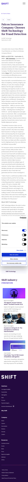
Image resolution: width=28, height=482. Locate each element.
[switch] (23, 234)
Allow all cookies (14, 254)
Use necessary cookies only (14, 263)
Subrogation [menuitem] (4, 395)
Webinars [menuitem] (3, 457)
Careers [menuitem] (3, 423)
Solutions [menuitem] (4, 386)
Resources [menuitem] (4, 440)
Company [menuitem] (4, 417)
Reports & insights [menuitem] (5, 454)
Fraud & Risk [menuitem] (4, 392)
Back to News (6, 13)
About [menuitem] (2, 421)
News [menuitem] (2, 449)
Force (7, 73)
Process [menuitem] (3, 400)
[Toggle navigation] (24, 3)
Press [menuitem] (2, 451)
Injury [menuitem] (2, 397)
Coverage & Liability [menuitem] (5, 389)
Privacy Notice (5, 475)
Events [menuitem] (2, 446)
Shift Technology (10, 58)
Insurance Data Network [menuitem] (6, 406)
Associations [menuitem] (4, 426)
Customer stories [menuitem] (5, 443)
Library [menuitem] (2, 460)
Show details (20, 250)
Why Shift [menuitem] (4, 411)
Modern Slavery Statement (8, 472)
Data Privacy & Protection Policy (9, 478)
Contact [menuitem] (3, 434)
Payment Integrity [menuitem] (5, 403)
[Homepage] (5, 4)
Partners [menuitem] (3, 429)
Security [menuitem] (3, 431)
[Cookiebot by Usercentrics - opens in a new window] (20, 218)
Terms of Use (5, 470)
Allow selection (14, 259)
